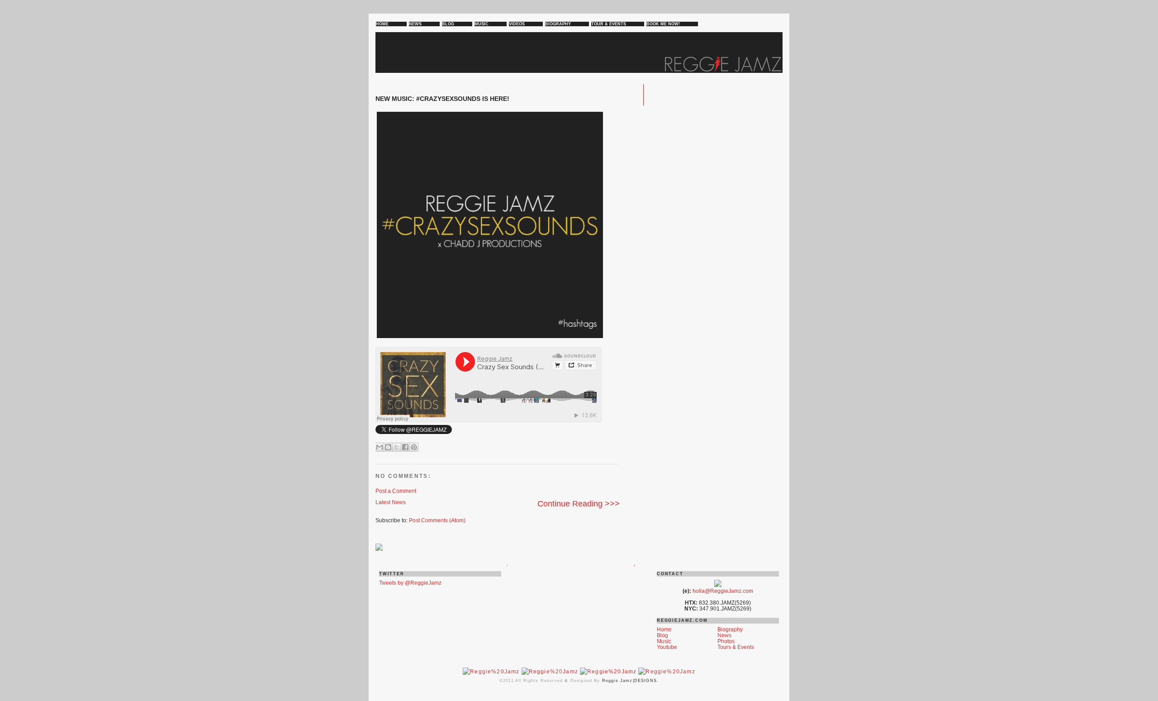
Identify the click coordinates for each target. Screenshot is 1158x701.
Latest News (390, 502)
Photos (726, 641)
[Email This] (379, 447)
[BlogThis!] (388, 447)
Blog (662, 635)
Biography (730, 629)
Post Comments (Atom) (437, 520)
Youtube (667, 647)
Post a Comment (395, 491)
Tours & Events (735, 647)
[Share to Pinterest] (413, 447)
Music (664, 641)
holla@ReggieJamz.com (723, 591)
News (724, 635)
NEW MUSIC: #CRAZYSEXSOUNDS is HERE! (442, 98)
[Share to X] (396, 447)
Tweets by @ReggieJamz (410, 583)
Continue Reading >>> (578, 503)
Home (664, 629)
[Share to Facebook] (405, 447)
